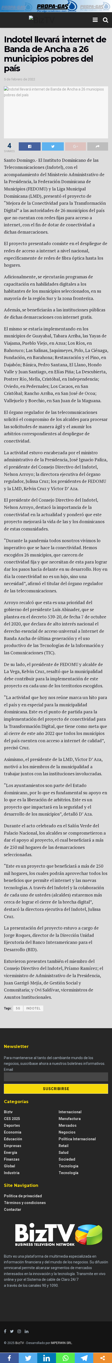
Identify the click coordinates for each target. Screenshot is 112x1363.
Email (8, 1069)
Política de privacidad (23, 1196)
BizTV (19, 1343)
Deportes (12, 1125)
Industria (12, 1173)
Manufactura (70, 1119)
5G (18, 1008)
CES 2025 (12, 1119)
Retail (64, 1146)
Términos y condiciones (25, 1203)
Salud (64, 1152)
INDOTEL (33, 1008)
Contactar (12, 1209)
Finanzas (12, 1159)
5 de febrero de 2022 (19, 79)
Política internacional (77, 1139)
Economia (12, 1132)
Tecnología (68, 1173)
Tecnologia (68, 1166)
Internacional (70, 1112)
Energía (10, 1152)
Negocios (67, 1132)
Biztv (8, 1112)
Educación (13, 1139)
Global (9, 1166)
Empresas (12, 1146)
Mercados (68, 1125)
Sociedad (67, 1159)
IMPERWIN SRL (61, 1343)
